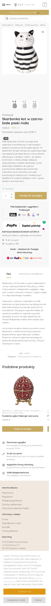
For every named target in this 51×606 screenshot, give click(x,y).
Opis (8, 273)
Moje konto (7, 492)
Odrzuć (38, 600)
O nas (5, 519)
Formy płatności (10, 531)
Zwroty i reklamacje (12, 504)
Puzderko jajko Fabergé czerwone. (20, 416)
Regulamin (7, 496)
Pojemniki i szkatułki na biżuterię (21, 412)
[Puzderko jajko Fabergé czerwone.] (22, 390)
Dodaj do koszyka (31, 195)
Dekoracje (19, 25)
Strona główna (7, 25)
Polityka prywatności (12, 500)
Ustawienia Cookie (16, 600)
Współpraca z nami (11, 523)
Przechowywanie (31, 25)
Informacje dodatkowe (31, 273)
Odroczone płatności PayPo (15, 508)
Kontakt (6, 527)
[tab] (8, 274)
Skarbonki (44, 25)
